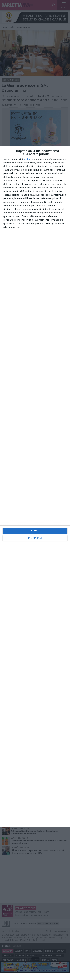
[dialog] (35, 486)
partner (27, 159)
